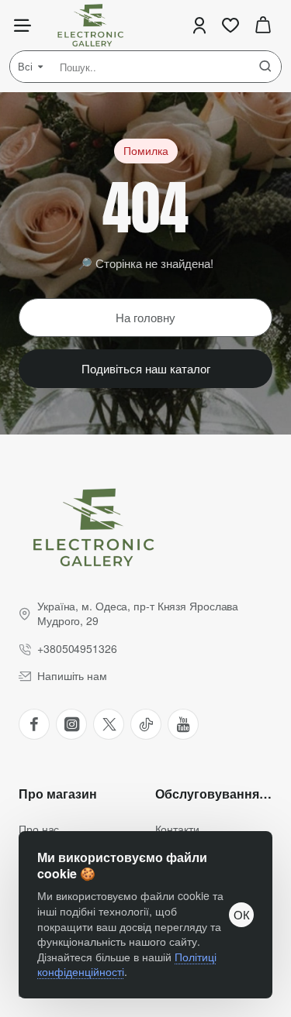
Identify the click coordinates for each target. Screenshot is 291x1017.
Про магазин (58, 794)
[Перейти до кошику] (263, 25)
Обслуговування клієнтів (214, 794)
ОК (242, 914)
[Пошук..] (265, 66)
